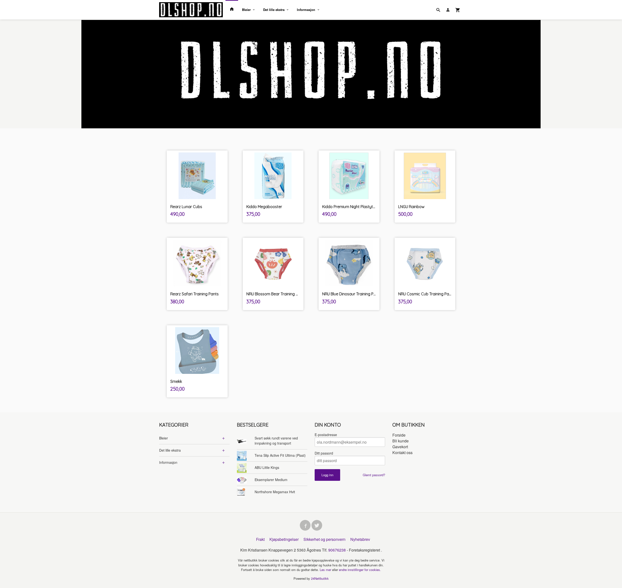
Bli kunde (400, 441)
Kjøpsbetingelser (284, 539)
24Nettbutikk (320, 578)
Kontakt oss (402, 452)
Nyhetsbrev (360, 539)
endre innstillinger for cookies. (360, 569)
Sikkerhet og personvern (324, 539)
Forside (399, 435)
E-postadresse (326, 434)
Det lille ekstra (274, 9)
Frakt (260, 539)
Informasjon (306, 9)
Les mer (326, 569)
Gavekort (400, 446)
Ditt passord (324, 453)
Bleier (246, 9)
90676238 (337, 550)
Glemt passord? (374, 475)
